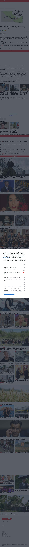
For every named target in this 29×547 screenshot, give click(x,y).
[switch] (24, 264)
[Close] (27, 250)
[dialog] (14, 273)
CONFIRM (9, 294)
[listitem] (14, 263)
